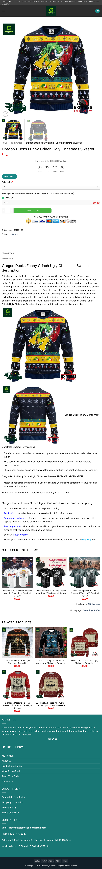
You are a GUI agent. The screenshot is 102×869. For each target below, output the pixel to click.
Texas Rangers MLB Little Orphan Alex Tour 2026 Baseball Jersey (50, 591)
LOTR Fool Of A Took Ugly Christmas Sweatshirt (17, 661)
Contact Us (7, 781)
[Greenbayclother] (51, 11)
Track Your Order (11, 776)
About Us (6, 761)
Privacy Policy (9, 807)
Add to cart (33, 210)
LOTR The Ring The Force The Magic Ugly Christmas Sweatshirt (50, 661)
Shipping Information (12, 802)
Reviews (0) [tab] (7, 258)
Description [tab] (8, 253)
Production (9, 513)
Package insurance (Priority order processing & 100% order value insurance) (38, 193)
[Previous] (7, 69)
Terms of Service (10, 812)
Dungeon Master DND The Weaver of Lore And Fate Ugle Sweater (17, 705)
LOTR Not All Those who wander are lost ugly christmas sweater (51, 704)
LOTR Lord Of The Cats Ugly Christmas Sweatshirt (84, 661)
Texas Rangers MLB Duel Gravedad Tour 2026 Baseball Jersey (85, 593)
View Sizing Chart (11, 771)
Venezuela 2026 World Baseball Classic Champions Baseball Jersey (17, 593)
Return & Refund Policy (13, 797)
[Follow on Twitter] (52, 739)
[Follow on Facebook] (46, 739)
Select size (7, 182)
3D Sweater (17, 143)
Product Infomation (12, 766)
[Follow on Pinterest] (56, 739)
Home (4, 143)
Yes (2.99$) (9, 197)
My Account (8, 755)
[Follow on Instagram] (49, 739)
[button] (3, 11)
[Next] (95, 69)
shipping (86, 539)
